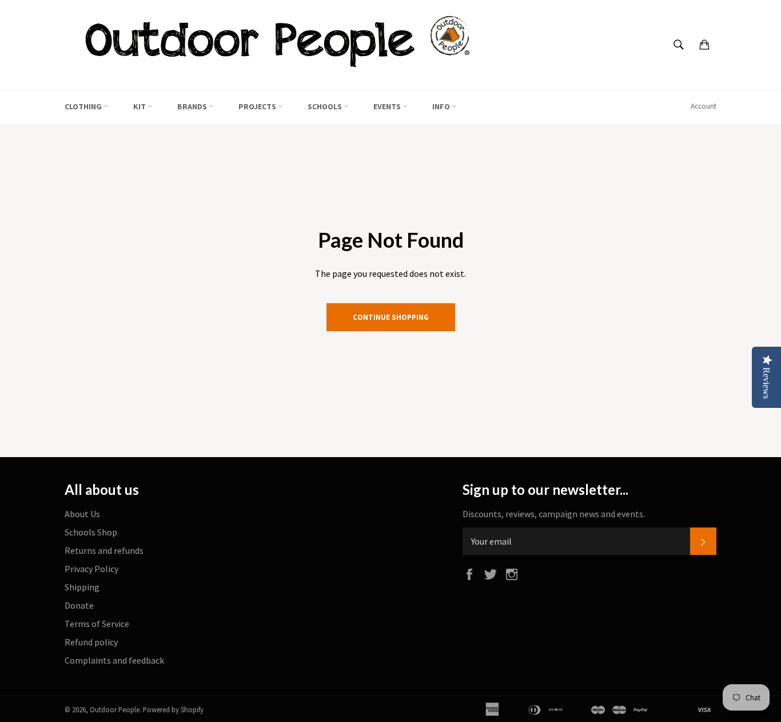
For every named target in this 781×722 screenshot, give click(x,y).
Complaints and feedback (114, 660)
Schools (326, 106)
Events (388, 106)
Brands (193, 106)
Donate (79, 605)
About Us (82, 513)
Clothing (84, 106)
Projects (258, 106)
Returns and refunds (104, 550)
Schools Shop (91, 532)
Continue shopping (391, 317)
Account (703, 106)
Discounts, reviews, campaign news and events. (554, 513)
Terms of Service (97, 623)
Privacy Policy (91, 568)
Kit (140, 106)
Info (442, 106)
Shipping (82, 587)
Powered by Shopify (173, 709)
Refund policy (91, 642)
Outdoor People (115, 709)
